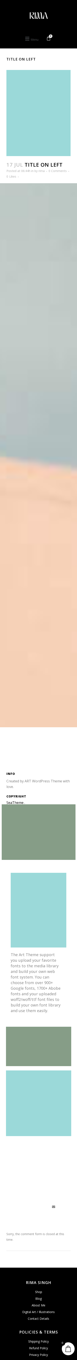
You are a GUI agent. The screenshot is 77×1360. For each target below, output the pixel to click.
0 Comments (58, 171)
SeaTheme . (15, 802)
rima (41, 171)
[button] (31, 39)
